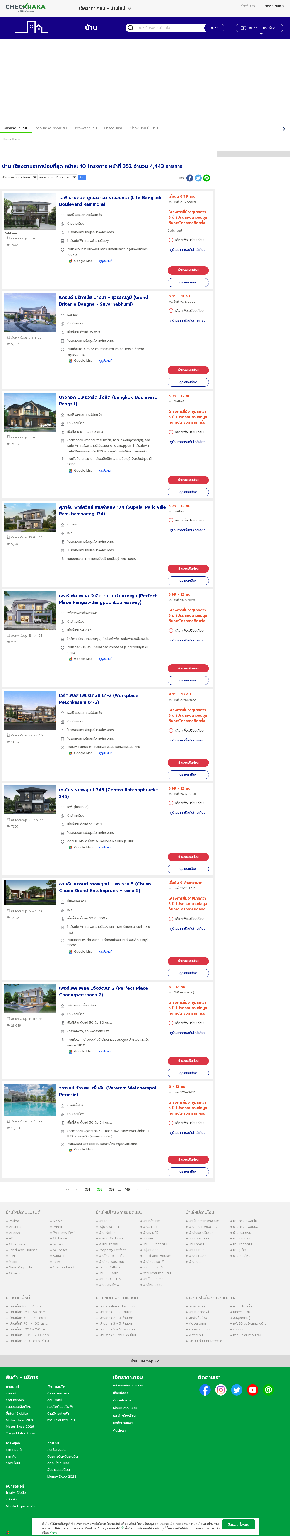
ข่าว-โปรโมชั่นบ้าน (144, 128)
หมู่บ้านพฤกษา (109, 1226)
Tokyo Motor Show (20, 1433)
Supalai (58, 1255)
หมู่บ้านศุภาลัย (108, 1244)
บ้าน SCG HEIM (110, 1278)
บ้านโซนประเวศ (153, 1278)
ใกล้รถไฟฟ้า (75, 240)
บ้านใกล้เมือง (75, 323)
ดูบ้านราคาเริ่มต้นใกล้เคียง (187, 249)
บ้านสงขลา (196, 1261)
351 (87, 1189)
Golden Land (63, 1267)
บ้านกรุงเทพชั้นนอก (247, 1226)
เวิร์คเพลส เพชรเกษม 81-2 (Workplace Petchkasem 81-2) (98, 699)
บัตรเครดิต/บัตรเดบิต (62, 1456)
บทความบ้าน (241, 1311)
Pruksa (14, 1220)
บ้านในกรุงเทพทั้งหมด (204, 1220)
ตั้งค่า (53, 1533)
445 (127, 1189)
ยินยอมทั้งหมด (238, 1524)
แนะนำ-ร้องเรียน (124, 1415)
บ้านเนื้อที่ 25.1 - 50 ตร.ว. (28, 1311)
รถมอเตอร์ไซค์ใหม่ (18, 1406)
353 (111, 1189)
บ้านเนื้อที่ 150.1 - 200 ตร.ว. (30, 1335)
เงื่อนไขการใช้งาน (125, 1407)
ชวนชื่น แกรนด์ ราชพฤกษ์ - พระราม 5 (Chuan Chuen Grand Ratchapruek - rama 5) (105, 887)
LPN (12, 1255)
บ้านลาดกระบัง (243, 1238)
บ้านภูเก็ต (239, 1249)
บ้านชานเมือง (75, 223)
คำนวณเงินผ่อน (188, 270)
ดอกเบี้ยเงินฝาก (58, 1463)
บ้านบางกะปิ (197, 1244)
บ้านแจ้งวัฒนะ (243, 1244)
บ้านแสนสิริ (150, 1232)
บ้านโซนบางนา (108, 1273)
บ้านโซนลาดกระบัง (112, 1255)
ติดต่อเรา (119, 1430)
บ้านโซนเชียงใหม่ (154, 1267)
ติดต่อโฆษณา (274, 5)
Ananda (15, 1226)
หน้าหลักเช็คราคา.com (128, 1385)
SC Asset (60, 1249)
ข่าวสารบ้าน (197, 1306)
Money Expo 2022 (61, 1476)
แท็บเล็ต (11, 1499)
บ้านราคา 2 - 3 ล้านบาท (116, 1317)
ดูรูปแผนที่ (105, 261)
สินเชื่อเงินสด (56, 1449)
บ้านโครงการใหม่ (58, 1393)
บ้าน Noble (107, 1232)
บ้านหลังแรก (151, 1220)
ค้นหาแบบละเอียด (262, 28)
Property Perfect (66, 1232)
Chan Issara (18, 1244)
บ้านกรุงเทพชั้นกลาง (203, 1226)
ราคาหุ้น (11, 1456)
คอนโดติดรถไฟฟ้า (60, 1406)
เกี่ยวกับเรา (247, 5)
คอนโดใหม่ (54, 1400)
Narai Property (20, 1267)
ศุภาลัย (72, 524)
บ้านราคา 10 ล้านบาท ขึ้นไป (118, 1335)
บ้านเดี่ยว (105, 1220)
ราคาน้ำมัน (13, 1463)
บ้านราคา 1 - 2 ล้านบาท (116, 1311)
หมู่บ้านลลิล (151, 1249)
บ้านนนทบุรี (196, 1249)
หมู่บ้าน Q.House (111, 1238)
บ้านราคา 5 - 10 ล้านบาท (117, 1329)
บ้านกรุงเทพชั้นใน (245, 1220)
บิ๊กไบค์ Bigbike (17, 1413)
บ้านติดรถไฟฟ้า (110, 1284)
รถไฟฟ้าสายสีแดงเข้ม (132, 451)
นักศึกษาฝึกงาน (123, 1422)
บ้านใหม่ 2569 (152, 1284)
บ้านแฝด (149, 1238)
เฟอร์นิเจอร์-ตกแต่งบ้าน (250, 1323)
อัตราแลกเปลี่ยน (58, 1469)
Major (13, 1261)
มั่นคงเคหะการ (76, 901)
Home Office (109, 1267)
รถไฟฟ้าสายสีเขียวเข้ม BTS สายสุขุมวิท (105, 445)
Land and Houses (23, 1249)
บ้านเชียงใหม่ (242, 1255)
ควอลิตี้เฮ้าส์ (75, 1105)
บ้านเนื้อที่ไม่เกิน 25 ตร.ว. (27, 1306)
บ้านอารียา (150, 1226)
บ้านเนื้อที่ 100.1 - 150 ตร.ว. (29, 1329)
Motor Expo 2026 (20, 1426)
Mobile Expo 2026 (20, 1506)
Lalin (56, 1261)
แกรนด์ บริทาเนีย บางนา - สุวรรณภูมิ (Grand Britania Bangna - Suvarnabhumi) (103, 300)
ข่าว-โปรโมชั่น (242, 1306)
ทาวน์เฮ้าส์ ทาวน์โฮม (51, 128)
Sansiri (58, 1244)
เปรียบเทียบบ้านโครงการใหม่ (208, 1340)
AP (11, 1238)
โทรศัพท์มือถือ (16, 1492)
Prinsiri (58, 1226)
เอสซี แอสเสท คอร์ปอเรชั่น (84, 215)
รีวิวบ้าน (238, 1329)
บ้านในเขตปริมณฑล (202, 1232)
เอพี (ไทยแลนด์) (78, 807)
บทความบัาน (113, 128)
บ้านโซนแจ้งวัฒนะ (155, 1244)
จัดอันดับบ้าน (198, 1317)
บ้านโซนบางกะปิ (153, 1261)
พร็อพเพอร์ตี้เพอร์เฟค (82, 613)
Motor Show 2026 (20, 1419)
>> (147, 1189)
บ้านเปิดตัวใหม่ (199, 1311)
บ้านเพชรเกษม (199, 1238)
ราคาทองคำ (14, 1449)
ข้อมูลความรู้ (241, 1317)
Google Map (83, 261)
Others (14, 1273)
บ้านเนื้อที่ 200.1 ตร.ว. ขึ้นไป (29, 1340)
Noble (58, 1220)
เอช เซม (72, 314)
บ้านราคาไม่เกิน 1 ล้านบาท (117, 1306)
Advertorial (198, 1323)
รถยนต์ (11, 1393)
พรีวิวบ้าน (196, 1335)
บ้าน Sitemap (142, 1361)
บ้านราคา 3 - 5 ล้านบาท (116, 1323)
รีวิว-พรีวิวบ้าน (85, 128)
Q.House (60, 1238)
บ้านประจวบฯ (198, 1255)
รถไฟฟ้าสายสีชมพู (97, 240)
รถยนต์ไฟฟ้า (15, 1400)
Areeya (14, 1232)
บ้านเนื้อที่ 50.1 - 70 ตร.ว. (28, 1317)
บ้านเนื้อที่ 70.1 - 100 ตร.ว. (29, 1323)
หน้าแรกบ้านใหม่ (16, 128)
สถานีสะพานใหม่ (101, 1136)
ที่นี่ (122, 1528)
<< (68, 1189)
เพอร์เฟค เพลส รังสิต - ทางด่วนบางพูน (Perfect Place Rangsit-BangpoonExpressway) (108, 599)
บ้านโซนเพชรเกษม (111, 1261)
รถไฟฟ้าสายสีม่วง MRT (100, 926)
